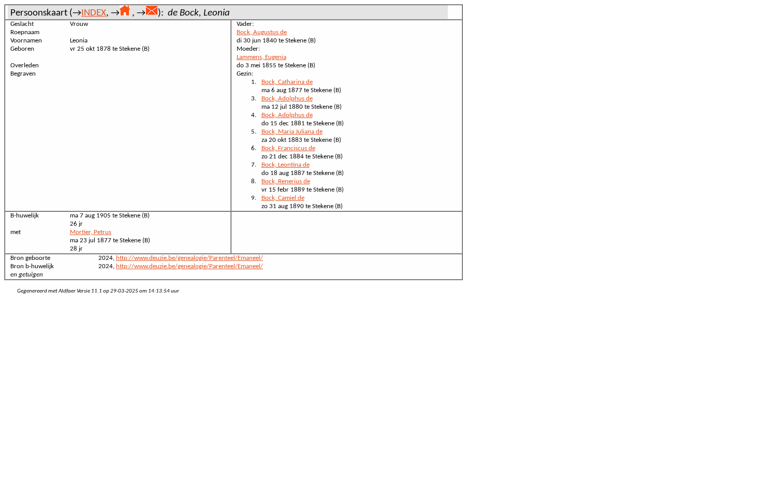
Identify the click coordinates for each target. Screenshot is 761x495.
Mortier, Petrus (90, 232)
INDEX (93, 13)
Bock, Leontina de (285, 165)
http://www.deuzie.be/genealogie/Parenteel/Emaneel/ (189, 258)
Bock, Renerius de (285, 181)
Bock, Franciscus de (288, 148)
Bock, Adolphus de (287, 98)
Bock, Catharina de (287, 82)
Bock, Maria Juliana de (292, 131)
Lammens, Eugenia (261, 57)
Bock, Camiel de (282, 198)
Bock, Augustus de (262, 32)
